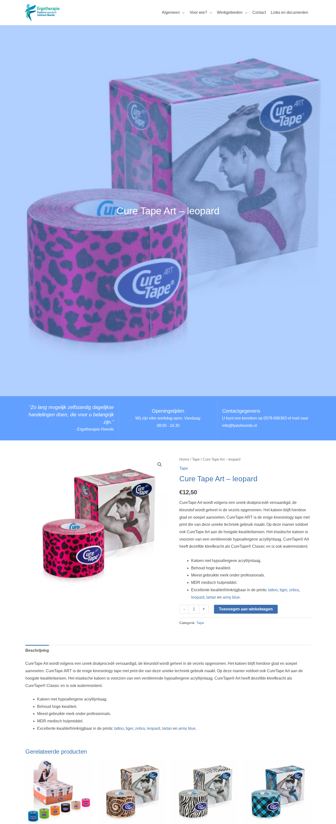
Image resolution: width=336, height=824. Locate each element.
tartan (211, 597)
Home (184, 459)
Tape (196, 459)
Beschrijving (37, 650)
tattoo (273, 590)
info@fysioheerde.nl (239, 425)
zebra (294, 590)
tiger (283, 590)
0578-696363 (275, 418)
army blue (231, 597)
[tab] (37, 650)
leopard (197, 597)
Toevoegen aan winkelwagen (246, 609)
